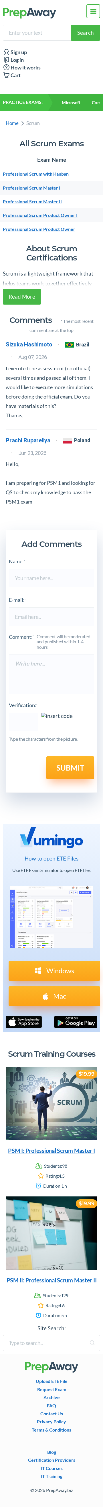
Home (12, 123)
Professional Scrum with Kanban (36, 173)
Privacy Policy (51, 1421)
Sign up (18, 52)
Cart (15, 75)
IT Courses (52, 1468)
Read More (22, 296)
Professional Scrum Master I (31, 187)
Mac (59, 996)
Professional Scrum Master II (32, 201)
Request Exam (51, 1389)
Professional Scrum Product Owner (39, 229)
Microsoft (71, 102)
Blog (51, 1452)
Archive (51, 1397)
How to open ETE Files (51, 858)
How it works (25, 68)
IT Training (51, 1476)
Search (85, 32)
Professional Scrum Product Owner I (40, 215)
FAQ (51, 1405)
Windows (59, 970)
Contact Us (51, 1413)
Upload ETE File (52, 1381)
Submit (70, 767)
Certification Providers (51, 1460)
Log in (17, 60)
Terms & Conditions (51, 1429)
